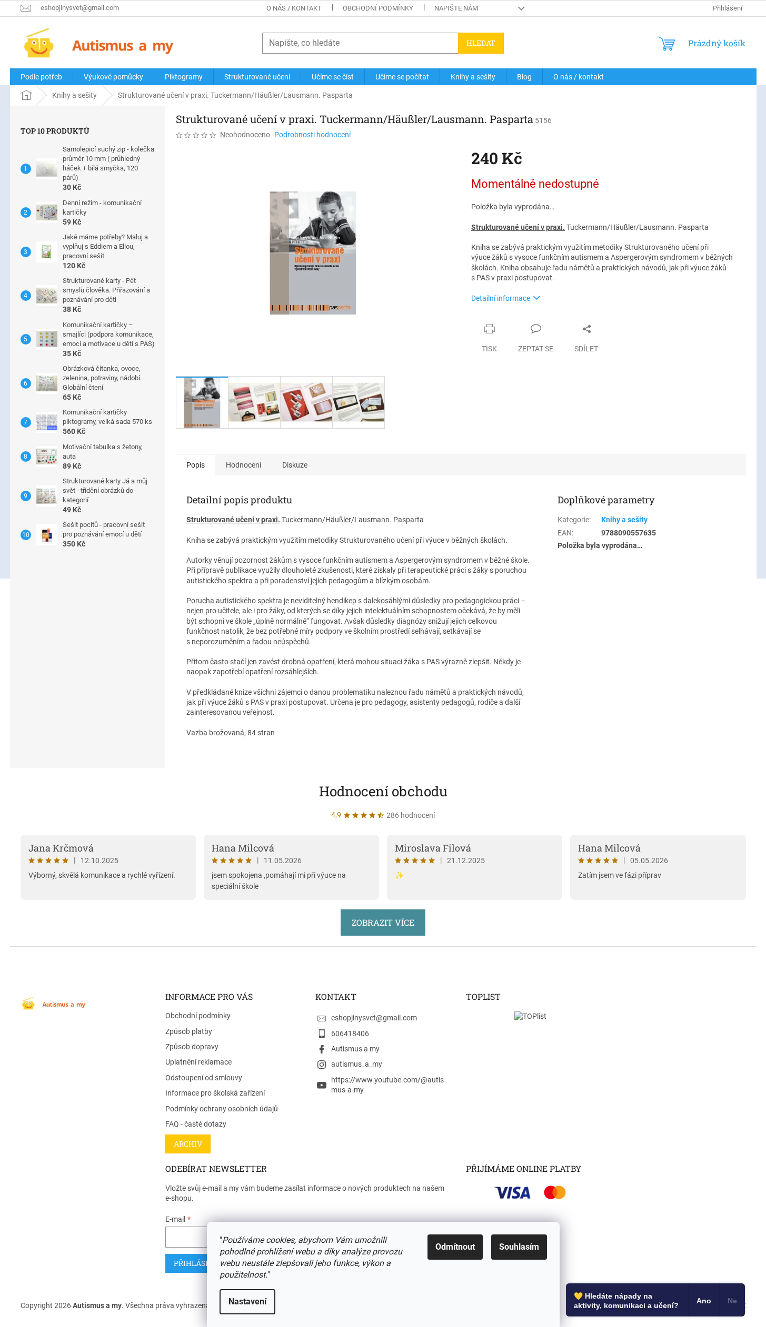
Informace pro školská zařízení (215, 1093)
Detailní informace (500, 298)
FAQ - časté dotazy (195, 1124)
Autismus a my (355, 1049)
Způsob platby (188, 1031)
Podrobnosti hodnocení (312, 134)
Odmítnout (455, 1247)
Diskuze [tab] (294, 465)
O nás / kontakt (294, 8)
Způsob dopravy (191, 1046)
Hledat (480, 43)
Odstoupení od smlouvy (203, 1077)
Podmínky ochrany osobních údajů (221, 1109)
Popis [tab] (195, 465)
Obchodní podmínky (378, 8)
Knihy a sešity (624, 519)
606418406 (350, 1033)
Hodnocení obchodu (383, 791)
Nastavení (247, 1301)
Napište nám (456, 8)
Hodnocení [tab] (243, 465)
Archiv (188, 1144)
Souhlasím (519, 1247)
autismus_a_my (356, 1064)
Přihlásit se (199, 1263)
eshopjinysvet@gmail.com (374, 1018)
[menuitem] (41, 76)
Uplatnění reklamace (198, 1062)
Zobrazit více (383, 922)
